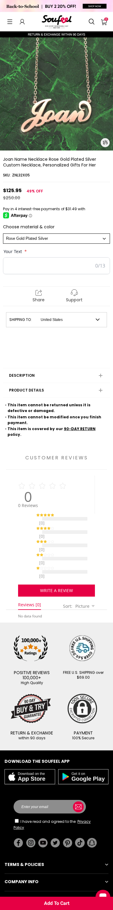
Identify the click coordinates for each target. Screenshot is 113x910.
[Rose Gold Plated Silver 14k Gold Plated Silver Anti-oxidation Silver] (56, 238)
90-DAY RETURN (80, 428)
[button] (10, 21)
